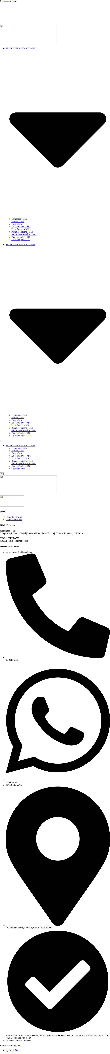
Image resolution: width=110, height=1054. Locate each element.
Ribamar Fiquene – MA (22, 232)
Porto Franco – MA (20, 229)
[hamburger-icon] (1, 441)
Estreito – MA (17, 221)
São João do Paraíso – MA (23, 234)
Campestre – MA (19, 219)
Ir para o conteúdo (8, 1)
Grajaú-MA (16, 224)
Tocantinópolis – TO (20, 239)
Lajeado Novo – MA (21, 226)
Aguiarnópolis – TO (20, 237)
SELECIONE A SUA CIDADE (20, 445)
